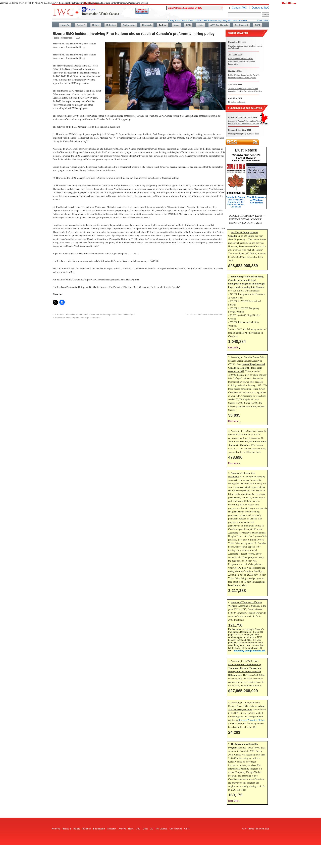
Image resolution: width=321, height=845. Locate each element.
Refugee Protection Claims (251, 720)
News (176, 25)
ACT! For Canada (219, 25)
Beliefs (95, 25)
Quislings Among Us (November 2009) (243, 134)
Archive (163, 25)
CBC (188, 25)
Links (200, 25)
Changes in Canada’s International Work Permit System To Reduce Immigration (244, 122)
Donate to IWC (260, 7)
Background (129, 25)
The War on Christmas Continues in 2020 (206, 314)
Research (147, 25)
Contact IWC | (241, 7)
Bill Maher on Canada (236, 102)
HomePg (65, 25)
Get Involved (241, 25)
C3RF (257, 25)
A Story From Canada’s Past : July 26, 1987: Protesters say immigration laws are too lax (183, 20)
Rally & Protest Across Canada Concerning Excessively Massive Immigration (241, 61)
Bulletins (111, 25)
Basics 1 (81, 25)
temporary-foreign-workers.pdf (249, 650)
